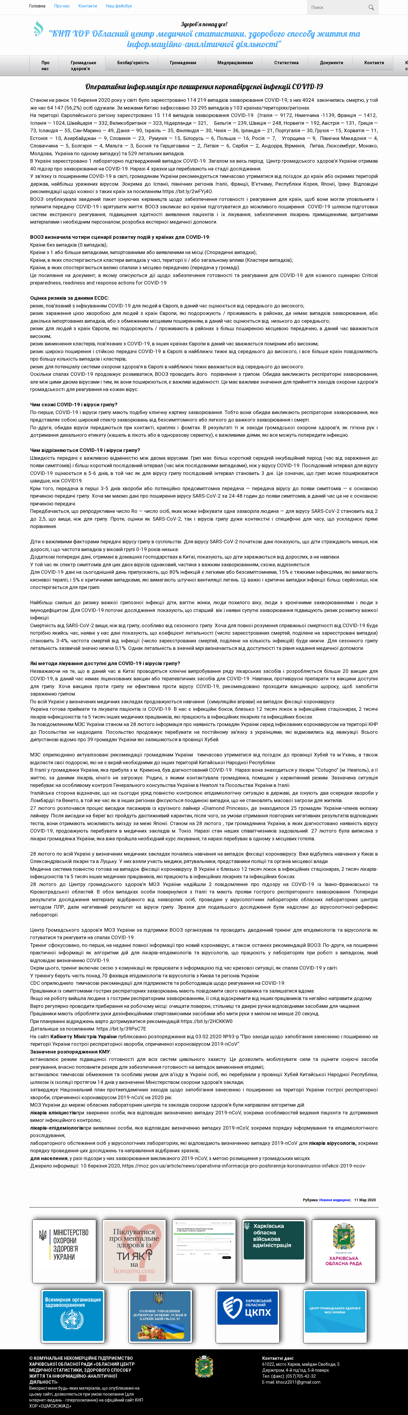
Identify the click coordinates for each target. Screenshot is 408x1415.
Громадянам (183, 62)
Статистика (286, 62)
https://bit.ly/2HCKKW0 (207, 1021)
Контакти (88, 6)
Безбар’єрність (133, 62)
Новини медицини (334, 1200)
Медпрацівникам (235, 62)
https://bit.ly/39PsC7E (121, 1029)
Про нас (62, 6)
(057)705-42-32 (301, 1376)
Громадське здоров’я (83, 65)
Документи (331, 62)
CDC (35, 983)
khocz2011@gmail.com (298, 1382)
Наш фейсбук (119, 6)
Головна (37, 6)
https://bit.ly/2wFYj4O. (187, 191)
